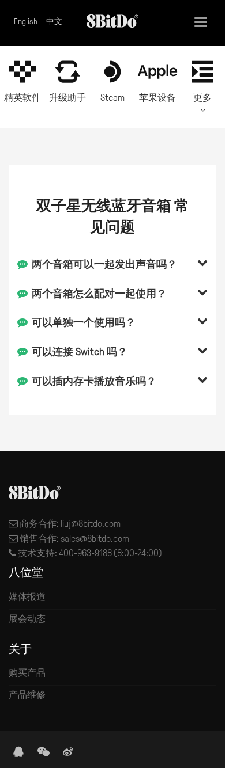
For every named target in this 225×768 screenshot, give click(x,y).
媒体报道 (27, 597)
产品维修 (27, 694)
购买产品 (27, 673)
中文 (54, 21)
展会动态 (27, 618)
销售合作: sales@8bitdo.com (73, 538)
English (26, 21)
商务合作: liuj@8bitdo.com (69, 524)
